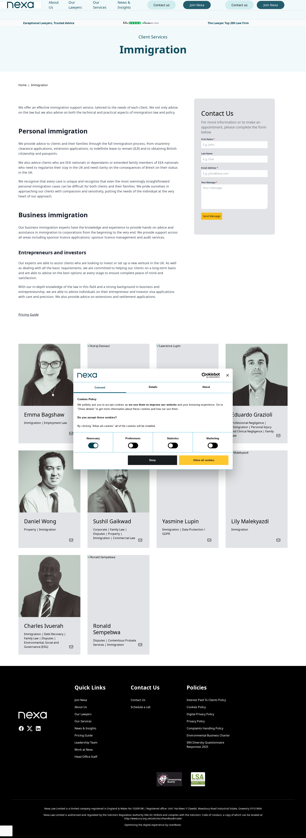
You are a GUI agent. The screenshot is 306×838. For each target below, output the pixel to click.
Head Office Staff (86, 757)
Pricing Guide (28, 314)
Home (22, 85)
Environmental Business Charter (208, 735)
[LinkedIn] (38, 728)
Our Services (99, 5)
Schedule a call (140, 707)
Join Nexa (81, 700)
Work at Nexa (84, 750)
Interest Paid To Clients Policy (206, 700)
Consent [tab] (100, 387)
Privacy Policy (196, 721)
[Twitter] (30, 728)
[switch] (133, 445)
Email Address (209, 167)
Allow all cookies (203, 460)
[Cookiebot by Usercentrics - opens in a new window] (204, 375)
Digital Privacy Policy (200, 714)
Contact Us (138, 700)
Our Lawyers (75, 5)
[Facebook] (21, 728)
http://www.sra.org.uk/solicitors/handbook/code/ (153, 818)
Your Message (209, 182)
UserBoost (175, 824)
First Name (208, 139)
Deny (152, 460)
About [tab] (206, 386)
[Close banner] (227, 375)
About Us (81, 707)
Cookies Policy (196, 707)
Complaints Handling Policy (205, 728)
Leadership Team (86, 742)
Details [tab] (153, 386)
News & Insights (124, 5)
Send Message (211, 216)
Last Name (206, 153)
